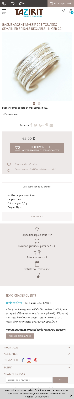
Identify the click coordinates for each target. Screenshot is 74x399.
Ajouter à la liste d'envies (25, 164)
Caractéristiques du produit (37, 186)
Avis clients (37, 216)
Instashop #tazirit (63, 3)
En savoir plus (11, 114)
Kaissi (32, 302)
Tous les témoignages (20, 336)
